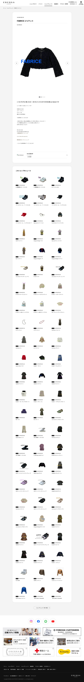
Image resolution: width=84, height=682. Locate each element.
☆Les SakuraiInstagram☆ (22, 136)
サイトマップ (33, 675)
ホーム (4, 8)
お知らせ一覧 (6, 669)
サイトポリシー (6, 675)
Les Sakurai (19, 24)
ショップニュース (48, 4)
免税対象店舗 (12, 669)
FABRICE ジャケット (17, 8)
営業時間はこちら (73, 2)
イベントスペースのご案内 (30, 669)
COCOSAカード (73, 4)
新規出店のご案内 (41, 669)
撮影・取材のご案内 (51, 669)
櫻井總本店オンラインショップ (23, 139)
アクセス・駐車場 (64, 4)
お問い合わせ (27, 675)
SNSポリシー (21, 675)
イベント (40, 4)
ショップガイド (33, 4)
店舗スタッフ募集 (20, 669)
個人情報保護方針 (13, 675)
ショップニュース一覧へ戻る (42, 607)
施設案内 (56, 4)
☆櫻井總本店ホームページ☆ (22, 133)
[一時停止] (39, 97)
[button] (17, 63)
